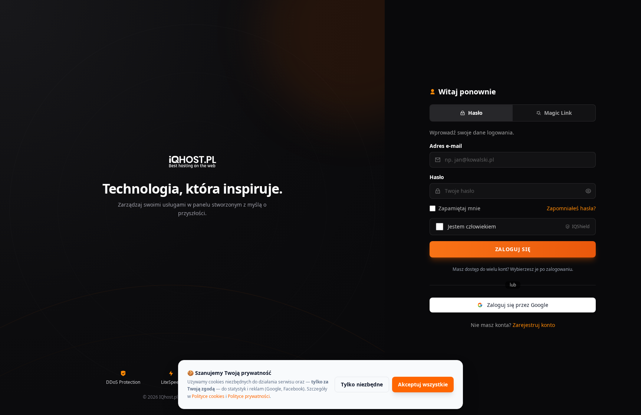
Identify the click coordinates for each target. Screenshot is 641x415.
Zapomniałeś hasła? (571, 208)
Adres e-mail (446, 145)
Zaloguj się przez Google (517, 304)
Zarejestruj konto (534, 324)
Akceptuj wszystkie (423, 384)
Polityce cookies (208, 396)
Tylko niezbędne (362, 384)
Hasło (475, 112)
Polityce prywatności (249, 396)
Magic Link (558, 112)
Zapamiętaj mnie (459, 208)
